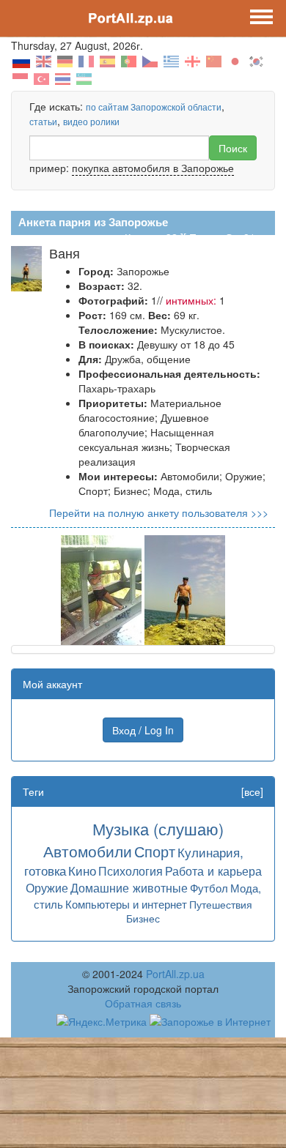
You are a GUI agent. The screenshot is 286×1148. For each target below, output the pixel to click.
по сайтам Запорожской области (153, 106)
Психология (130, 870)
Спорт (154, 851)
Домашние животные (129, 887)
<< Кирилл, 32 (143, 237)
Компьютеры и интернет (126, 904)
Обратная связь (143, 1003)
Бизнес (143, 918)
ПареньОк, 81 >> (229, 237)
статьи (43, 121)
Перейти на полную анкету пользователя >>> (158, 512)
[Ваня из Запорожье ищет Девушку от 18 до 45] (101, 588)
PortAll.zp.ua (175, 973)
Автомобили (87, 851)
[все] (252, 791)
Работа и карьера (213, 870)
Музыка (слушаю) (158, 828)
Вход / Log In (143, 730)
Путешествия (220, 904)
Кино (82, 870)
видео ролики (91, 121)
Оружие (47, 887)
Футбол (209, 887)
